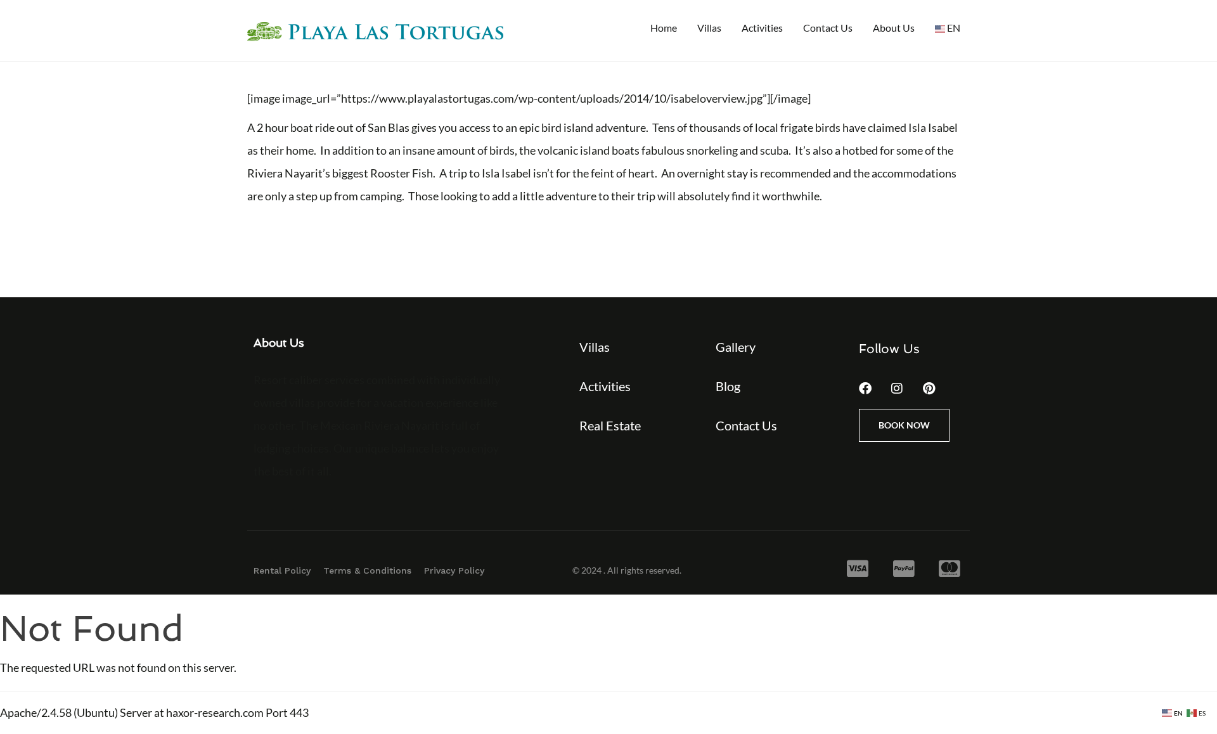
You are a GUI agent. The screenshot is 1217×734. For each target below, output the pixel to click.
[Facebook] (865, 388)
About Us (894, 28)
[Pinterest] (928, 388)
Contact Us (828, 28)
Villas (709, 28)
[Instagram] (897, 388)
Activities (762, 28)
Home (663, 28)
